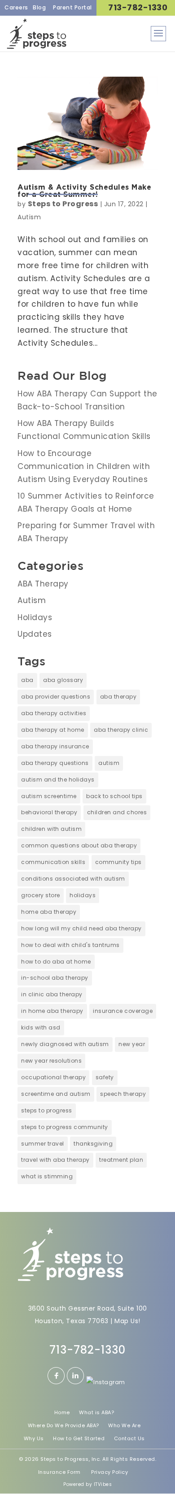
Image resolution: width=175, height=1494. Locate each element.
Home (62, 1412)
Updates (35, 634)
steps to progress (46, 1110)
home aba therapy (48, 912)
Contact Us (129, 1438)
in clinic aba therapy (52, 994)
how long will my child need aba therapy (81, 928)
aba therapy (118, 696)
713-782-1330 (137, 7)
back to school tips (114, 796)
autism (108, 763)
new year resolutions (51, 1060)
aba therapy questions (55, 763)
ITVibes (103, 1484)
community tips (118, 862)
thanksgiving (93, 1143)
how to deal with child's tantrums (70, 945)
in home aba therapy (52, 1011)
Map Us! (127, 1320)
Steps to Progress (63, 204)
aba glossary (63, 680)
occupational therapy (53, 1077)
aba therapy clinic (121, 730)
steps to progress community (64, 1127)
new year (131, 1044)
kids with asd (41, 1027)
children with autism (51, 829)
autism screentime (49, 796)
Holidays (35, 617)
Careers (16, 7)
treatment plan (121, 1160)
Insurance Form (59, 1472)
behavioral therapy (49, 812)
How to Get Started (79, 1438)
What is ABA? (96, 1412)
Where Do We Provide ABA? (63, 1425)
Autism (29, 217)
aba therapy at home (52, 730)
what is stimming (47, 1176)
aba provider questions (55, 696)
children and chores (117, 812)
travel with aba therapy (55, 1160)
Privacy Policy (109, 1472)
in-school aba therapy (54, 978)
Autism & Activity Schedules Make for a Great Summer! (84, 190)
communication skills (53, 862)
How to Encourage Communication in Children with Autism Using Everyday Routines (84, 466)
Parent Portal (72, 7)
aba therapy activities (53, 713)
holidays (83, 895)
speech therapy (123, 1094)
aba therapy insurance (55, 746)
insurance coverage (123, 1011)
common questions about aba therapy (79, 845)
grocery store (40, 895)
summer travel (42, 1143)
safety (105, 1077)
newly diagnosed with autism (65, 1044)
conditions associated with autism (73, 878)
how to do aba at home (56, 961)
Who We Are (124, 1425)
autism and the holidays (58, 779)
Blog (39, 7)
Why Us (34, 1438)
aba (27, 680)
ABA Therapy (43, 583)
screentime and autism (56, 1094)
